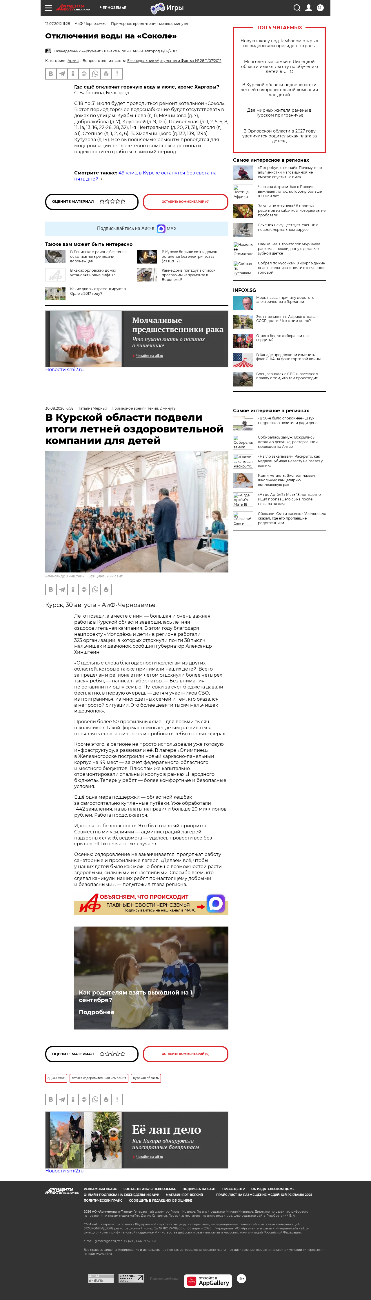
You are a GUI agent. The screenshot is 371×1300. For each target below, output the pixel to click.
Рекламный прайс (100, 1189)
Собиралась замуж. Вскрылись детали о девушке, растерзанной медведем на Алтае (288, 442)
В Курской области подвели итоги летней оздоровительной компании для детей (279, 89)
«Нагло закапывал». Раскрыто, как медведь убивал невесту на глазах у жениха (290, 461)
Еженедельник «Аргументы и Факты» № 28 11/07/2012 (174, 60)
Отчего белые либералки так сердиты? (282, 338)
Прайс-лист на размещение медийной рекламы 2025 (264, 1195)
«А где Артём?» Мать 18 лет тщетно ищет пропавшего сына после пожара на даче (289, 499)
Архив (73, 60)
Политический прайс (103, 1201)
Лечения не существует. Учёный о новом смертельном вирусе (288, 227)
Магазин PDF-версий (184, 1195)
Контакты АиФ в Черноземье (149, 1189)
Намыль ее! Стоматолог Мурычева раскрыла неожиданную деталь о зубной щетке (289, 248)
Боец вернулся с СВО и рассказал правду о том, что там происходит (287, 376)
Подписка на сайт (199, 1189)
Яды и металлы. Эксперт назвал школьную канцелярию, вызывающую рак (286, 480)
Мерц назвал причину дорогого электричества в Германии (285, 300)
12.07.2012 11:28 (57, 23)
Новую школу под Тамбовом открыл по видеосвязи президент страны (279, 43)
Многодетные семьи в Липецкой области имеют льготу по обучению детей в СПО (279, 66)
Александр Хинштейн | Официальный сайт (84, 576)
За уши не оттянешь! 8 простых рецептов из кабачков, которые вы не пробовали (291, 210)
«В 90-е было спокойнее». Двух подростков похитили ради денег (288, 420)
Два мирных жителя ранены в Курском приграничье (279, 113)
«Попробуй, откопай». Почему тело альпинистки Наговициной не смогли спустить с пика (290, 172)
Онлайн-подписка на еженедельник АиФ (121, 1195)
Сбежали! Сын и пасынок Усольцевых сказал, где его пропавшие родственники (292, 518)
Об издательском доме (272, 1189)
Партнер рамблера (164, 1278)
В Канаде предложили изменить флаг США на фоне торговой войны (288, 357)
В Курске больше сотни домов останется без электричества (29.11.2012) (189, 256)
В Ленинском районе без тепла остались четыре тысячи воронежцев (98, 256)
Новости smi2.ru (64, 369)
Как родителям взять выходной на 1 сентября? (136, 996)
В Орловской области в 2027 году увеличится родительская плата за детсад (279, 136)
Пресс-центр (233, 1189)
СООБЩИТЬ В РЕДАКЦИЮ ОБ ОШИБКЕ (160, 1201)
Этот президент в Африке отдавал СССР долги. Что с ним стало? (287, 319)
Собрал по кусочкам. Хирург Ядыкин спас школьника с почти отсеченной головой (291, 268)
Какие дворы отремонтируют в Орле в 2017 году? (98, 291)
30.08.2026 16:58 (59, 408)
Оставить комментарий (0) (186, 202)
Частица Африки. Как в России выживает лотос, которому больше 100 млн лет (290, 191)
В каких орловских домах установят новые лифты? (93, 272)
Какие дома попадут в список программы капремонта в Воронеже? (188, 275)
